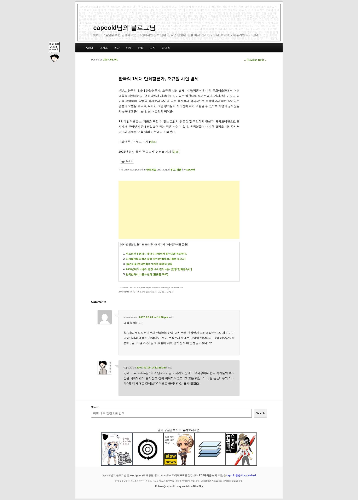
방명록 (166, 47)
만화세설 (151, 169)
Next (262, 60)
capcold (190, 169)
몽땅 (117, 47)
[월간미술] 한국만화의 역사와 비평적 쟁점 (149, 264)
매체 (129, 47)
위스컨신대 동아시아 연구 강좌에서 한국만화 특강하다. (156, 253)
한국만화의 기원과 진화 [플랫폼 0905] (147, 274)
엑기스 (104, 47)
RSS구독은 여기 (208, 475)
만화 (140, 47)
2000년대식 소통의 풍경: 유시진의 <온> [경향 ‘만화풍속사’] (159, 269)
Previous (250, 60)
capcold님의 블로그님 (124, 27)
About (89, 47)
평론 (179, 169)
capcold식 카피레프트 (172, 475)
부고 (172, 169)
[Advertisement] (179, 210)
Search (95, 407)
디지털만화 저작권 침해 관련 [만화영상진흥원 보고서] (155, 258)
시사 (152, 47)
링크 (153, 141)
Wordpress (136, 475)
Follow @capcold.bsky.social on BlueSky (179, 486)
